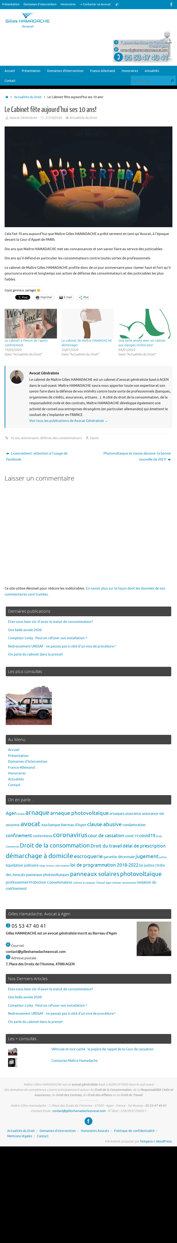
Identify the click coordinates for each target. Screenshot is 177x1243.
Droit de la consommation (55, 845)
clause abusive (104, 824)
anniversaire (30, 438)
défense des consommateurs (61, 438)
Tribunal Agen (104, 882)
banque (54, 824)
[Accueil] (7, 97)
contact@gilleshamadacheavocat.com (79, 1111)
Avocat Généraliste (23, 118)
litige (42, 865)
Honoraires (68, 4)
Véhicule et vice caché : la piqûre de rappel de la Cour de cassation (102, 1049)
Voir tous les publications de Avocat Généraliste (68, 421)
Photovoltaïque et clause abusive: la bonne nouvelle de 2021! (137, 456)
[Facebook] (171, 4)
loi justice (147, 865)
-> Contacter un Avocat (95, 4)
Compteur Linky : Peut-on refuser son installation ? (47, 638)
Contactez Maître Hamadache (74, 1061)
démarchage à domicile (39, 856)
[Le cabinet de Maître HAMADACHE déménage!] (88, 324)
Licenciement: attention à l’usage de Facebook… (37, 456)
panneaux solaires (94, 874)
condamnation (134, 824)
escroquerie (88, 856)
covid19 (147, 836)
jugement (147, 856)
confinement (19, 836)
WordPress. (164, 1141)
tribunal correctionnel (124, 882)
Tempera (146, 1141)
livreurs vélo (53, 865)
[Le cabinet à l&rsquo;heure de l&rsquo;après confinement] (31, 324)
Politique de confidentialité (134, 1131)
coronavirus (70, 835)
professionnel (17, 882)
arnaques (116, 813)
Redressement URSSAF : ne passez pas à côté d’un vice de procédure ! (61, 646)
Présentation (10, 4)
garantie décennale (119, 856)
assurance (133, 813)
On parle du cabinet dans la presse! (35, 654)
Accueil (13, 750)
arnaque (37, 813)
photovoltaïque (141, 874)
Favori (94, 438)
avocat (31, 824)
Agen (11, 813)
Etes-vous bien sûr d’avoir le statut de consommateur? (50, 622)
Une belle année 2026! (25, 630)
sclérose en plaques (84, 882)
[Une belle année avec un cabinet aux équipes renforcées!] (144, 324)
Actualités (16, 779)
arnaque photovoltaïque (79, 813)
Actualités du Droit (28, 97)
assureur (13, 824)
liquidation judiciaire (22, 865)
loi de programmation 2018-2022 (104, 865)
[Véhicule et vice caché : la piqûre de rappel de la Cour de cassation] (29, 703)
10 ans (15, 438)
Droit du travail (106, 846)
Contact (14, 785)
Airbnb (21, 814)
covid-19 (132, 835)
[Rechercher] (116, 4)
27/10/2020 (53, 118)
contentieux (42, 835)
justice (163, 857)
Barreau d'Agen (73, 824)
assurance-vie (153, 813)
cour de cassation (106, 836)
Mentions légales (19, 1136)
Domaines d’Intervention (27, 761)
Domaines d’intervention (40, 4)
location (65, 865)
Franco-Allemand (21, 767)
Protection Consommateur (50, 882)
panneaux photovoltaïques (47, 874)
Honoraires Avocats (95, 1131)
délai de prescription (144, 846)
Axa (44, 824)
